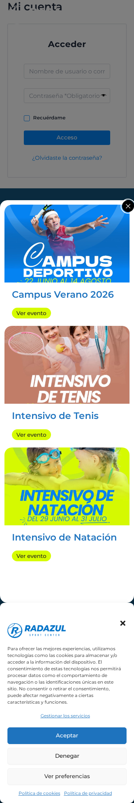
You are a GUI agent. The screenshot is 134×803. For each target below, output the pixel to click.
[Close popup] (128, 206)
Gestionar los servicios (65, 715)
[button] (123, 623)
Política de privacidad (88, 793)
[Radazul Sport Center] (36, 615)
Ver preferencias (67, 776)
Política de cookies (39, 793)
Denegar (67, 755)
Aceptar (67, 735)
